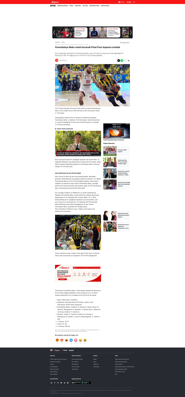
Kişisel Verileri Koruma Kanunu (122, 359)
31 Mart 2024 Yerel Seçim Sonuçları (58, 359)
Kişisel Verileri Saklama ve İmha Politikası (124, 366)
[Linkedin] (67, 382)
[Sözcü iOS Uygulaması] (76, 382)
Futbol (63, 42)
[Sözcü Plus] (71, 350)
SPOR (53, 5)
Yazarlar (52, 364)
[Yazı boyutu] (128, 60)
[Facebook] (54, 382)
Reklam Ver (96, 364)
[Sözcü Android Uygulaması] (86, 382)
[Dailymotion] (64, 382)
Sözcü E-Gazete (75, 366)
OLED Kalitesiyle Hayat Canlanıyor (113, 140)
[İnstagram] (51, 382)
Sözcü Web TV (75, 361)
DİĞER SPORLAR (105, 5)
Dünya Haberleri (54, 374)
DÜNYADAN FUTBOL (94, 5)
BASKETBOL (78, 5)
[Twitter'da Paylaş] (118, 60)
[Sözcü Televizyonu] (51, 350)
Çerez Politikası (118, 364)
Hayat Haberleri (53, 371)
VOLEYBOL (85, 5)
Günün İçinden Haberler (77, 359)
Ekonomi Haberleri (54, 369)
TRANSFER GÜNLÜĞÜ (62, 5)
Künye (94, 361)
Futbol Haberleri (109, 143)
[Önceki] (54, 32)
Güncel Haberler (76, 355)
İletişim (95, 359)
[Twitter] (58, 382)
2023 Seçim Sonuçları (55, 361)
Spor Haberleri (75, 364)
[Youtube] (61, 382)
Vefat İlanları (96, 366)
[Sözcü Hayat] (64, 350)
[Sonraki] (131, 32)
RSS (116, 374)
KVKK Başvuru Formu (120, 371)
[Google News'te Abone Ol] (125, 43)
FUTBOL (71, 5)
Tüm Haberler (75, 369)
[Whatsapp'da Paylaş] (121, 60)
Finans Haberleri (54, 366)
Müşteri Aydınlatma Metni (121, 361)
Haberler (57, 42)
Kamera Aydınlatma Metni (121, 369)
